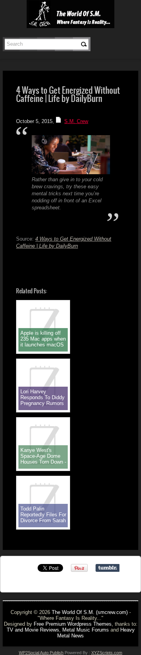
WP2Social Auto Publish (41, 652)
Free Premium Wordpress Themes (73, 624)
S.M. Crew (76, 121)
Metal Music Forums (85, 630)
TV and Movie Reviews (33, 630)
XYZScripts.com (106, 652)
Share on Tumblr (107, 568)
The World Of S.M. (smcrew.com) (90, 612)
